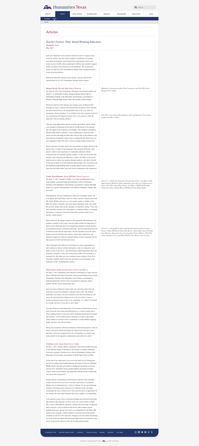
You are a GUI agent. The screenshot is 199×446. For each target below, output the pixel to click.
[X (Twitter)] (152, 432)
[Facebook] (145, 432)
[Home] (47, 7)
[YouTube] (142, 432)
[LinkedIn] (139, 432)
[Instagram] (136, 432)
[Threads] (148, 432)
